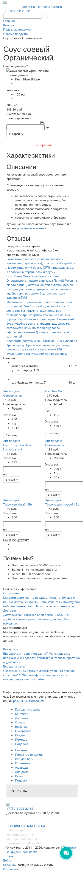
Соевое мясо (12, 395)
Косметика (22, 763)
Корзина (9, 864)
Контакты (21, 713)
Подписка (22, 744)
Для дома (22, 771)
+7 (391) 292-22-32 (16, 11)
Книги (19, 776)
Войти (7, 860)
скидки (57, 6)
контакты (43, 6)
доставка (28, 6)
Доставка (21, 718)
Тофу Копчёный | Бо (17, 504)
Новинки (21, 750)
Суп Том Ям (53, 391)
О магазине (23, 731)
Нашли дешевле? (18, 118)
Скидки (20, 735)
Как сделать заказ (27, 709)
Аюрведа (21, 767)
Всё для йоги (24, 759)
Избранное (11, 869)
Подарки (21, 780)
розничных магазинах (28, 700)
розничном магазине (31, 228)
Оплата (20, 722)
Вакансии (21, 726)
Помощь (21, 739)
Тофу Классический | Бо (62, 504)
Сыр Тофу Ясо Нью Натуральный (17, 447)
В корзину (12, 435)
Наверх (11, 856)
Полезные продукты (29, 754)
